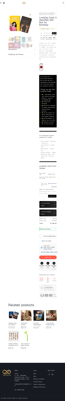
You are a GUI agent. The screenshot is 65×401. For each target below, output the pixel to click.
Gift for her (44, 12)
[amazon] (55, 374)
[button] (0, 3)
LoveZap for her (45, 13)
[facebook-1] (49, 374)
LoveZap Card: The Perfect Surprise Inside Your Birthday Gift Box (13, 323)
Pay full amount (47, 240)
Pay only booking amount (50, 236)
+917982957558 (48, 287)
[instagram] (52, 374)
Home (40, 12)
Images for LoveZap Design (46, 189)
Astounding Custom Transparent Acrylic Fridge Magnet (25, 323)
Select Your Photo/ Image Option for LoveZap (47, 178)
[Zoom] (30, 15)
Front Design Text (42, 174)
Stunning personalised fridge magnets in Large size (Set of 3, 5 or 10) (38, 323)
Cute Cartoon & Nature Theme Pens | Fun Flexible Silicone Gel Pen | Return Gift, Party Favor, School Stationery (26, 344)
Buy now (48, 257)
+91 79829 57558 (19, 389)
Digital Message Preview (47, 73)
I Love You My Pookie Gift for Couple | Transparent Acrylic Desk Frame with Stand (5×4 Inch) (51, 323)
